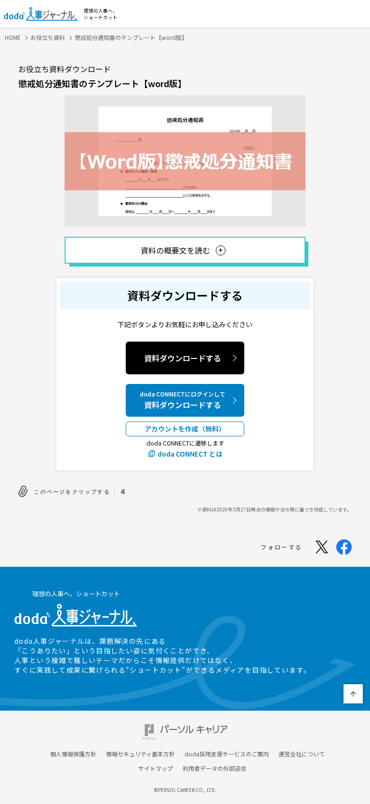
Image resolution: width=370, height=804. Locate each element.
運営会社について (301, 754)
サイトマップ (155, 768)
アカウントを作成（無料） (185, 429)
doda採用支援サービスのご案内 (227, 754)
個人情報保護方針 (73, 754)
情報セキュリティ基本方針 (140, 754)
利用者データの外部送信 (214, 768)
